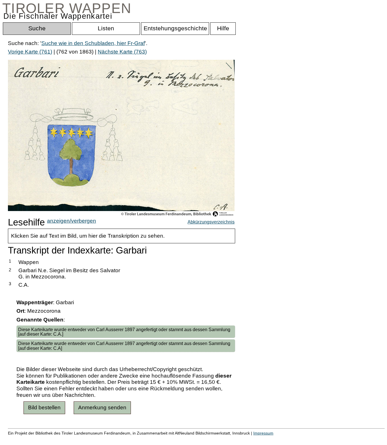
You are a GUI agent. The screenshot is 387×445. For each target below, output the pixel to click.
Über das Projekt (245, 439)
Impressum (263, 433)
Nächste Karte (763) (122, 52)
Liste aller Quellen (199, 439)
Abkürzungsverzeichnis (211, 221)
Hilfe (275, 439)
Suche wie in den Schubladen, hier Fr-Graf (93, 43)
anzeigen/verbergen (71, 221)
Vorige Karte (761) (30, 52)
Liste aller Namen (152, 439)
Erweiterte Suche (29, 439)
